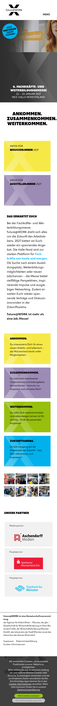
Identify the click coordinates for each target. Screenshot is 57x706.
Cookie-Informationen (14, 644)
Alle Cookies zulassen (28, 696)
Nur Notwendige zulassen (29, 701)
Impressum (8, 641)
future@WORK (14, 10)
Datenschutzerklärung (26, 641)
